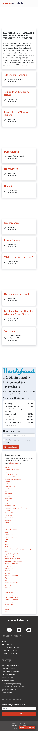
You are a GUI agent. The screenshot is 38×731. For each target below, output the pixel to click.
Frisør (6, 525)
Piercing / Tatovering (11, 556)
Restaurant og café (10, 568)
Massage (7, 544)
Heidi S (8, 186)
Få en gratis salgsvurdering (11, 684)
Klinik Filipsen (12, 240)
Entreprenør (8, 515)
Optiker (7, 551)
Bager (6, 472)
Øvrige (6, 612)
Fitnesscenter (9, 518)
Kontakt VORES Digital (9, 650)
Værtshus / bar (9, 609)
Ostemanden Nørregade (17, 294)
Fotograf (7, 522)
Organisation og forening (12, 554)
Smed (6, 580)
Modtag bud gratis (10, 447)
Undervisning (9, 595)
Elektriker (8, 510)
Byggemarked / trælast (11, 486)
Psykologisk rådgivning (11, 563)
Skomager (7, 571)
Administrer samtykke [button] (9, 653)
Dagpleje (7, 496)
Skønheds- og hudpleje (11, 575)
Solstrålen (9, 331)
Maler (6, 542)
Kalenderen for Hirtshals (10, 672)
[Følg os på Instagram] (19, 630)
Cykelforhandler (9, 493)
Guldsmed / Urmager (11, 530)
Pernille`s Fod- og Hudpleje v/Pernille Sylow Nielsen (19, 313)
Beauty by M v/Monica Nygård (16, 113)
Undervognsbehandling (11, 597)
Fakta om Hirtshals (8, 675)
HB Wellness (11, 168)
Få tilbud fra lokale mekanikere (13, 687)
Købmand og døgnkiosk (11, 537)
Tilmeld (19, 714)
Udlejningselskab (10, 592)
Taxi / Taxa (7, 587)
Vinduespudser (9, 604)
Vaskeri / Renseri (9, 602)
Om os (4, 641)
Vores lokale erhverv (9, 669)
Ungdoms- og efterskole (11, 599)
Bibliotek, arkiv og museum (13, 479)
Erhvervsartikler (7, 678)
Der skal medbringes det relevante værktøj (18, 441)
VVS (6, 607)
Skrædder (7, 573)
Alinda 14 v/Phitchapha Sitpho (16, 93)
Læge (6, 539)
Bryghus (7, 484)
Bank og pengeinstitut (11, 474)
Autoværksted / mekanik (12, 469)
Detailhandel (8, 498)
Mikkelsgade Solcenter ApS (18, 257)
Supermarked (8, 585)
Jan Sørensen (11, 222)
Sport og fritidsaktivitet (11, 583)
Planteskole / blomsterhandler (13, 561)
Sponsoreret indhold (9, 690)
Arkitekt (7, 467)
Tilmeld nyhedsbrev (27, 728)
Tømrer (7, 590)
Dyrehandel (8, 501)
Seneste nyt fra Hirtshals (10, 666)
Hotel (6, 532)
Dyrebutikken (11, 151)
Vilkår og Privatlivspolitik (11, 647)
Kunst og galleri (9, 534)
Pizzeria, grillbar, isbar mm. (12, 558)
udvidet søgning (14, 463)
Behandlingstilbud (10, 477)
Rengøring (8, 566)
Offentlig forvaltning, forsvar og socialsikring (18, 549)
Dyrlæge (7, 503)
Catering (7, 491)
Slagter (7, 578)
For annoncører (7, 644)
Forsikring (8, 520)
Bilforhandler (8, 481)
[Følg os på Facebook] (9, 630)
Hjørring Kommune (8, 681)
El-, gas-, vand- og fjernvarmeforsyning (16, 508)
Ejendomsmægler (10, 505)
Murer (6, 546)
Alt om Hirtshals (7, 693)
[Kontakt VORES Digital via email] (28, 630)
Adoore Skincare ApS (15, 74)
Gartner (7, 527)
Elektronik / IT (9, 513)
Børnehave (8, 489)
